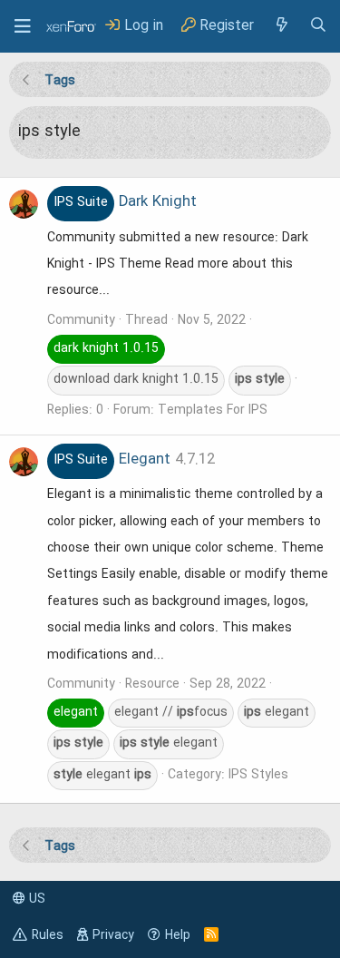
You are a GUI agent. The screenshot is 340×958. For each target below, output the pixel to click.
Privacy (113, 935)
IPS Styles (258, 775)
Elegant (111, 460)
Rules (47, 935)
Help (177, 935)
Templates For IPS (212, 410)
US (35, 899)
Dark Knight (125, 202)
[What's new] (281, 26)
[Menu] (23, 26)
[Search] (318, 26)
